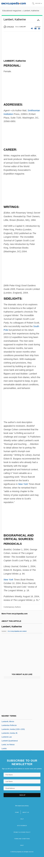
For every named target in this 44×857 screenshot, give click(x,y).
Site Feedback (22, 825)
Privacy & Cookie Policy (22, 832)
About (17, 631)
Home (17, 812)
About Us (26, 812)
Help (22, 819)
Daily (22, 845)
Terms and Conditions (22, 838)
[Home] (14, 3)
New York (23, 484)
